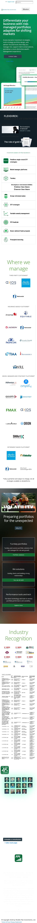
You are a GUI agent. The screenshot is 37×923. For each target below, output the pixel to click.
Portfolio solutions (18, 555)
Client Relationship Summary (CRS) (13, 873)
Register (9, 1)
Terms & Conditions (15, 877)
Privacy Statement (16, 922)
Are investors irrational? (25, 128)
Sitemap (25, 877)
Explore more (18, 605)
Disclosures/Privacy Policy (23, 875)
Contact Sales (13, 56)
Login (13, 1)
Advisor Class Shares (23, 187)
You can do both (18, 580)
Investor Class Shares (22, 189)
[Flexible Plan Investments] (8, 9)
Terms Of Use (5, 922)
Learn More (9, 61)
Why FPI (18, 528)
